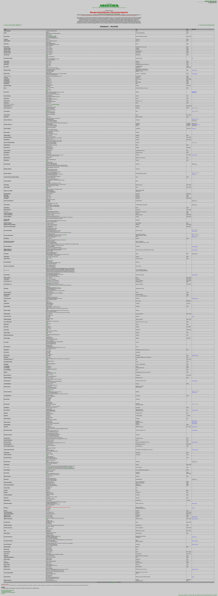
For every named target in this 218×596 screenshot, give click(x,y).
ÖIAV (47, 110)
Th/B (192, 111)
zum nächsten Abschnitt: (206, 24)
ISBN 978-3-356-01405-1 (195, 449)
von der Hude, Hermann (55, 104)
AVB (63, 180)
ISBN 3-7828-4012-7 (194, 423)
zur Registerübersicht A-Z (6, 591)
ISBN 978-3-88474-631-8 (195, 298)
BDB (47, 519)
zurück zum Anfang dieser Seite (7, 590)
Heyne (53, 474)
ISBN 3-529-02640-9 (194, 503)
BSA (47, 370)
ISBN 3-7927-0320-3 (194, 426)
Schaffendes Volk (194, 128)
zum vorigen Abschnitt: (12, 24)
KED (61, 290)
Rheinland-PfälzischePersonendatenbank (194, 92)
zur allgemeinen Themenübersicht (8, 592)
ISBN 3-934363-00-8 (194, 516)
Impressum (3, 593)
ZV (49, 110)
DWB (49, 35)
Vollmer (193, 235)
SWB (65, 234)
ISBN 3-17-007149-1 (194, 422)
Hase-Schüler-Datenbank (194, 73)
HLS (192, 58)
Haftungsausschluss (113, 582)
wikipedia (193, 316)
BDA (52, 35)
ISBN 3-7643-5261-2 (194, 236)
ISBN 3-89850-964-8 (194, 392)
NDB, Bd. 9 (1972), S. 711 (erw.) (196, 124)
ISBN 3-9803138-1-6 (194, 70)
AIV (55, 35)
